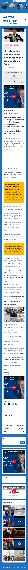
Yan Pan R (8, 415)
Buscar (5, 439)
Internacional (8, 45)
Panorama (7, 47)
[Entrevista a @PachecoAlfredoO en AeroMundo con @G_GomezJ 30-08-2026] (8, 510)
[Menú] (25, 19)
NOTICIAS (16, 45)
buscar (22, 442)
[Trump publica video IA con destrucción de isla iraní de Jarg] (19, 555)
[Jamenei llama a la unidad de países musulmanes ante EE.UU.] (8, 544)
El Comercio (6, 374)
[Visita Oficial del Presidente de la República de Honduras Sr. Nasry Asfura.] (19, 544)
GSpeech (22, 82)
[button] (10, 417)
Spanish (18, 1)
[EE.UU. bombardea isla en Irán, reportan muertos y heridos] (19, 533)
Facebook (6, 478)
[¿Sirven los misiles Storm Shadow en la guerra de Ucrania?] (19, 510)
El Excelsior (6, 372)
